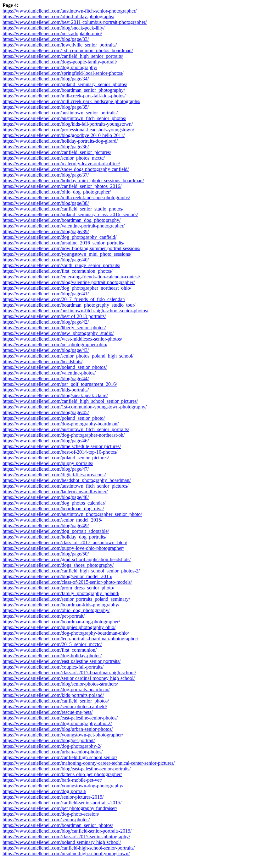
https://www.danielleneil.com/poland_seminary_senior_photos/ (65, 84)
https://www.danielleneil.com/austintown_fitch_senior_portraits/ (66, 429)
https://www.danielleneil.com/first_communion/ (50, 650)
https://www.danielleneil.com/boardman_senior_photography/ (64, 90)
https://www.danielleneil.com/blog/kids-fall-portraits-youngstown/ (68, 124)
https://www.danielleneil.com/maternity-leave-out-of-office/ (61, 163)
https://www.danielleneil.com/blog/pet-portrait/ (49, 740)
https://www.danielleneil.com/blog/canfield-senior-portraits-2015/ (67, 831)
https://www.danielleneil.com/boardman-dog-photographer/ (61, 621)
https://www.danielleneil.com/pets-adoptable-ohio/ (52, 33)
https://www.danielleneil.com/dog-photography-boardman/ (61, 423)
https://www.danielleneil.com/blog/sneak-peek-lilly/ (53, 27)
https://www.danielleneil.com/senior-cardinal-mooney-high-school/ (69, 678)
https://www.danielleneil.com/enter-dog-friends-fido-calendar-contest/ (71, 276)
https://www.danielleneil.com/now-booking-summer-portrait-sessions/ (71, 248)
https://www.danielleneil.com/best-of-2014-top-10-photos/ (60, 452)
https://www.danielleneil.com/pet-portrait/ (44, 616)
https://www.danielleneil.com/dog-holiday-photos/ (52, 655)
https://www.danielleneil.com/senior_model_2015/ (52, 520)
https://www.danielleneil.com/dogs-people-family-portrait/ (60, 61)
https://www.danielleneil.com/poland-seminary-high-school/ (62, 842)
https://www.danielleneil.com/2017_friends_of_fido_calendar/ (64, 299)
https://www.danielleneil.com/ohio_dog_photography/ (56, 610)
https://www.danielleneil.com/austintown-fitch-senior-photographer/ (70, 11)
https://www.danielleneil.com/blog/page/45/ (46, 412)
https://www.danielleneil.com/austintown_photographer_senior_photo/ (72, 514)
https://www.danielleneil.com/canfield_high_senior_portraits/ (63, 56)
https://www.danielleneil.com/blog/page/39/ (46, 231)
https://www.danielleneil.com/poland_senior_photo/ (54, 418)
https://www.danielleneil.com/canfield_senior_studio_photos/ (63, 208)
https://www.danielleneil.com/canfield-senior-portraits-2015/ (62, 802)
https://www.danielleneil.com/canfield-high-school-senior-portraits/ (69, 848)
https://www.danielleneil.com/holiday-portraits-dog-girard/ (60, 141)
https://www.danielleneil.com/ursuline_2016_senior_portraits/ (63, 242)
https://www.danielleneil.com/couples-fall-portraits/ (53, 667)
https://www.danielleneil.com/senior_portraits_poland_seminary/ (66, 599)
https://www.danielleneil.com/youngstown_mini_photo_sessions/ (67, 254)
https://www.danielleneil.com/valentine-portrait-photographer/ (64, 225)
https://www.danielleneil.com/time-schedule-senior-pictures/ (62, 446)
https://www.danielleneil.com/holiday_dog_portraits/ (54, 536)
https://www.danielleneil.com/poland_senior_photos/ (55, 367)
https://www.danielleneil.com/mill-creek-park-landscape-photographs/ (71, 101)
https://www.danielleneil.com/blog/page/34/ (46, 78)
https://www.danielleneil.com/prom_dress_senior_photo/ (58, 587)
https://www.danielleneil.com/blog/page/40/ (46, 259)
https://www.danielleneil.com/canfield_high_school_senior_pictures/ (70, 401)
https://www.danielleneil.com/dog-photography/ (50, 67)
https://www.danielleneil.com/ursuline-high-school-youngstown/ (66, 853)
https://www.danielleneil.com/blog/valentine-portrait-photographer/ (69, 282)
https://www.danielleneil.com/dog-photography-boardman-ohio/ (66, 633)
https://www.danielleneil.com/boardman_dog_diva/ (53, 508)
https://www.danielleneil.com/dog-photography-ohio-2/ (57, 723)
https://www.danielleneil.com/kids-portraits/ (46, 389)
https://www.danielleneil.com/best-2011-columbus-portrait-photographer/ (75, 22)
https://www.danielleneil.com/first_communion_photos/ (57, 271)
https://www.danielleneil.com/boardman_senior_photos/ (58, 825)
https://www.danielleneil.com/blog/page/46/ (46, 440)
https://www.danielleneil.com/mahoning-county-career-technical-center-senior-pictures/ (89, 763)
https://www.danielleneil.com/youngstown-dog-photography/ (63, 785)
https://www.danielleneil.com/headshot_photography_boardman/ (67, 480)
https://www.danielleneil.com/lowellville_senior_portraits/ (60, 44)
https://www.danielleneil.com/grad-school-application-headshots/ (67, 559)
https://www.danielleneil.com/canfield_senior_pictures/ (57, 152)
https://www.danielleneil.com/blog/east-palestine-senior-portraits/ (67, 768)
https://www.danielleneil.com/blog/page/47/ (46, 469)
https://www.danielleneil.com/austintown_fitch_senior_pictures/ (65, 486)
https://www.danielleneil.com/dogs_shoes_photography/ (58, 565)
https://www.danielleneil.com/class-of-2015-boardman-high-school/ (69, 672)
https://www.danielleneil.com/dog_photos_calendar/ (54, 503)
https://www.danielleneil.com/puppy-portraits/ (48, 463)
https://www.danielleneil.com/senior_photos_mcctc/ (54, 158)
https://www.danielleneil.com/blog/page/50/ (46, 553)
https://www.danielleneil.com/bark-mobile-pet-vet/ (52, 780)
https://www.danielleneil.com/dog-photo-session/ (51, 814)
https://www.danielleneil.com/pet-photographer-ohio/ (55, 344)
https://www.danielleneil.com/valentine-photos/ (49, 372)
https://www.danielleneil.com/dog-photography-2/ (52, 746)
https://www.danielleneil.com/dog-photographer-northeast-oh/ (64, 435)
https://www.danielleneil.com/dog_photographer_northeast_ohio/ (67, 288)
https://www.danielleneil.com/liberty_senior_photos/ (54, 327)
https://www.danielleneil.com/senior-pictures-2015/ (53, 797)
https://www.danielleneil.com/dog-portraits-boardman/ (56, 689)
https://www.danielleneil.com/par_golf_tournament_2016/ (60, 384)
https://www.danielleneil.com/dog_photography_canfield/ (59, 237)
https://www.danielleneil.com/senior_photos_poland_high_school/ (68, 355)
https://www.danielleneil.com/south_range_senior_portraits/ (61, 265)
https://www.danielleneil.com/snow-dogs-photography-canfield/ (66, 169)
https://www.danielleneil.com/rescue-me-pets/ (48, 712)
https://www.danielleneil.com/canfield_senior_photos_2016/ (62, 186)
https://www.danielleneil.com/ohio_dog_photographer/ (57, 191)
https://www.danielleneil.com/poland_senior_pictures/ (56, 457)
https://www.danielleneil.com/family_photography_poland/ (61, 593)
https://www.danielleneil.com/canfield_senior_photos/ (56, 700)
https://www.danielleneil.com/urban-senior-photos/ (53, 751)
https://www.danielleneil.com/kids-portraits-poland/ (53, 695)
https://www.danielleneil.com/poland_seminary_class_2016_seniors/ (70, 214)
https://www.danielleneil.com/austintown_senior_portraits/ (60, 112)
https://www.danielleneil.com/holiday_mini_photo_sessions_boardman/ (73, 180)
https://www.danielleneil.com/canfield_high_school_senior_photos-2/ (71, 570)
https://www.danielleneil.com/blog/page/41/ (46, 293)
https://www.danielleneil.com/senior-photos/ (46, 819)
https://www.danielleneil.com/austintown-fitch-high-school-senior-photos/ (75, 310)
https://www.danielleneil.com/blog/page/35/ (46, 107)
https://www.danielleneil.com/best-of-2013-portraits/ (54, 316)
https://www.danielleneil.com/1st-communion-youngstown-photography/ (75, 406)
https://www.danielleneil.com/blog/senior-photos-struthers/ (60, 684)
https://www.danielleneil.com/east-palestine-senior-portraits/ (62, 661)
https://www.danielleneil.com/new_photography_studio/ (58, 333)
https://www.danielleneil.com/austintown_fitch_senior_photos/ (64, 118)
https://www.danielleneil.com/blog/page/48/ (46, 497)
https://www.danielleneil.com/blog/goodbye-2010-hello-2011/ (64, 135)
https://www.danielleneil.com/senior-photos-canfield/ (55, 706)
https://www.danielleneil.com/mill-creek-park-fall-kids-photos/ (64, 95)
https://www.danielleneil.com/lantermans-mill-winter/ (55, 491)
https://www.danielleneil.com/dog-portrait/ (44, 791)
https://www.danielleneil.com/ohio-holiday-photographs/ (58, 16)
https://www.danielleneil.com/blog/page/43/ (46, 350)
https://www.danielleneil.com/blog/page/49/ (46, 525)
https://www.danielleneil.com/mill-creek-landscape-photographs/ (66, 197)
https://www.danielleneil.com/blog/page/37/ (46, 175)
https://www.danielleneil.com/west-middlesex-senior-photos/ (62, 339)
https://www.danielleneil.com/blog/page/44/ (46, 378)
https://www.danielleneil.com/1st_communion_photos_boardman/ (68, 50)
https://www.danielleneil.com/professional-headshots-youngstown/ (68, 129)
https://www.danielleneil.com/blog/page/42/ (46, 322)
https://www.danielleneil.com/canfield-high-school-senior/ (60, 757)
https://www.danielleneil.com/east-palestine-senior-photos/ (60, 717)
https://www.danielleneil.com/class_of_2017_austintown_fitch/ (65, 542)
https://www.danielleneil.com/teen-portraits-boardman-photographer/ (70, 638)
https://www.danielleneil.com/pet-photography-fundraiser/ (60, 808)
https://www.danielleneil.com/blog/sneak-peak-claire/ (55, 395)
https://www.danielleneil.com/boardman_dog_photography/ (62, 220)
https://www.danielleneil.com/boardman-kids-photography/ (61, 604)
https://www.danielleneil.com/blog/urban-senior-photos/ (58, 729)
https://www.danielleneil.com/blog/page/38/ (46, 203)
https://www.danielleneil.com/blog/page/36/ (46, 146)
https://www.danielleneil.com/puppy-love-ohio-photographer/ (63, 548)
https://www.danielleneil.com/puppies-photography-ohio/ (59, 627)
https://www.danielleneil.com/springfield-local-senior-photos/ (63, 73)
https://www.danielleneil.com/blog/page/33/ (46, 39)
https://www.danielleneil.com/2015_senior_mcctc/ (52, 644)
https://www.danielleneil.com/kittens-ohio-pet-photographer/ (62, 774)
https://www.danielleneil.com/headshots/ (42, 361)
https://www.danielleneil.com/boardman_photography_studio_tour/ (69, 305)
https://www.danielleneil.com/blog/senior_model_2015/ (57, 576)
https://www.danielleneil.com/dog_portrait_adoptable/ (56, 531)
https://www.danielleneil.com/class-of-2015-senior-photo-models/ (67, 582)
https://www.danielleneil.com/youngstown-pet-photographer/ (63, 734)
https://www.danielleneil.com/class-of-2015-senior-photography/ (66, 836)
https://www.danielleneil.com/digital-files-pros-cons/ (54, 474)
